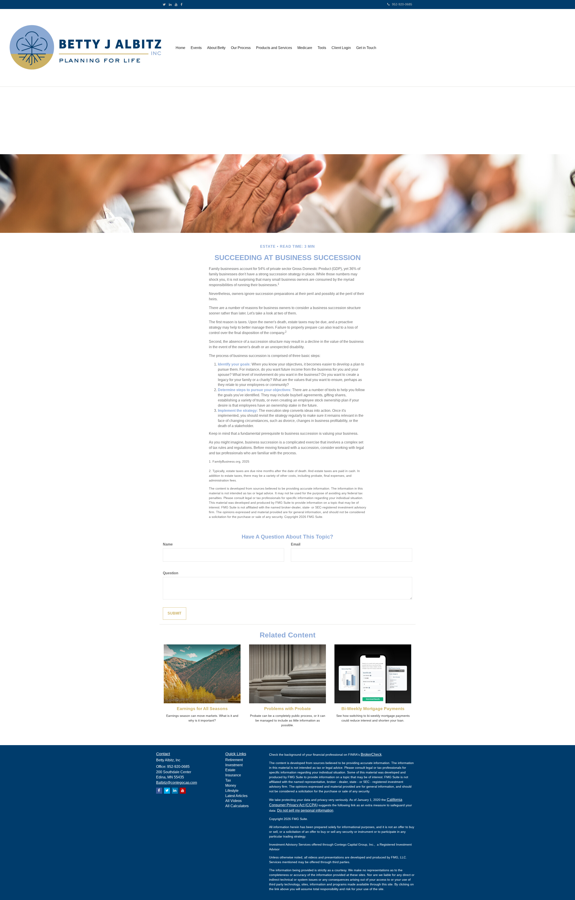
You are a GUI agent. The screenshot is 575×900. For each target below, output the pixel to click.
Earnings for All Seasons (202, 708)
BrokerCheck (371, 754)
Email (295, 544)
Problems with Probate (287, 708)
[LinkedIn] (170, 4)
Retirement (234, 760)
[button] (196, 48)
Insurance (233, 775)
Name (168, 544)
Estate (230, 770)
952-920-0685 (402, 4)
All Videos (233, 801)
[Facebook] (181, 4)
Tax (228, 780)
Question (170, 573)
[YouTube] (176, 4)
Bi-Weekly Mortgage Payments (373, 708)
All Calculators (237, 806)
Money (230, 785)
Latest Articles (236, 796)
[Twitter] (164, 4)
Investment (234, 765)
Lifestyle (232, 791)
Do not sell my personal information (305, 810)
